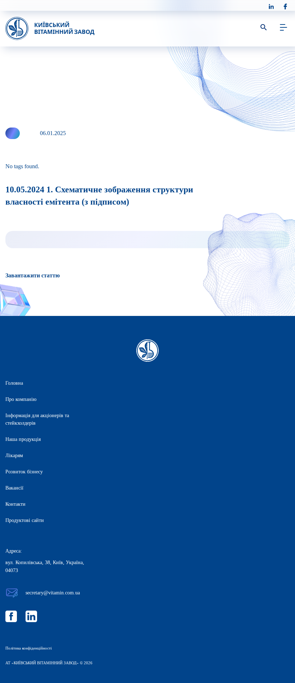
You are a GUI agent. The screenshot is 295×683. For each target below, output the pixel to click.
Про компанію (20, 399)
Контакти (15, 504)
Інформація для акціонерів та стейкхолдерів (37, 419)
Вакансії (14, 488)
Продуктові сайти (24, 520)
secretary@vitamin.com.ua (53, 592)
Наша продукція (23, 439)
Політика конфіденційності (28, 648)
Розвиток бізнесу (24, 471)
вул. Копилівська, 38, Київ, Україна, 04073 (44, 566)
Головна (14, 383)
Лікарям (14, 455)
